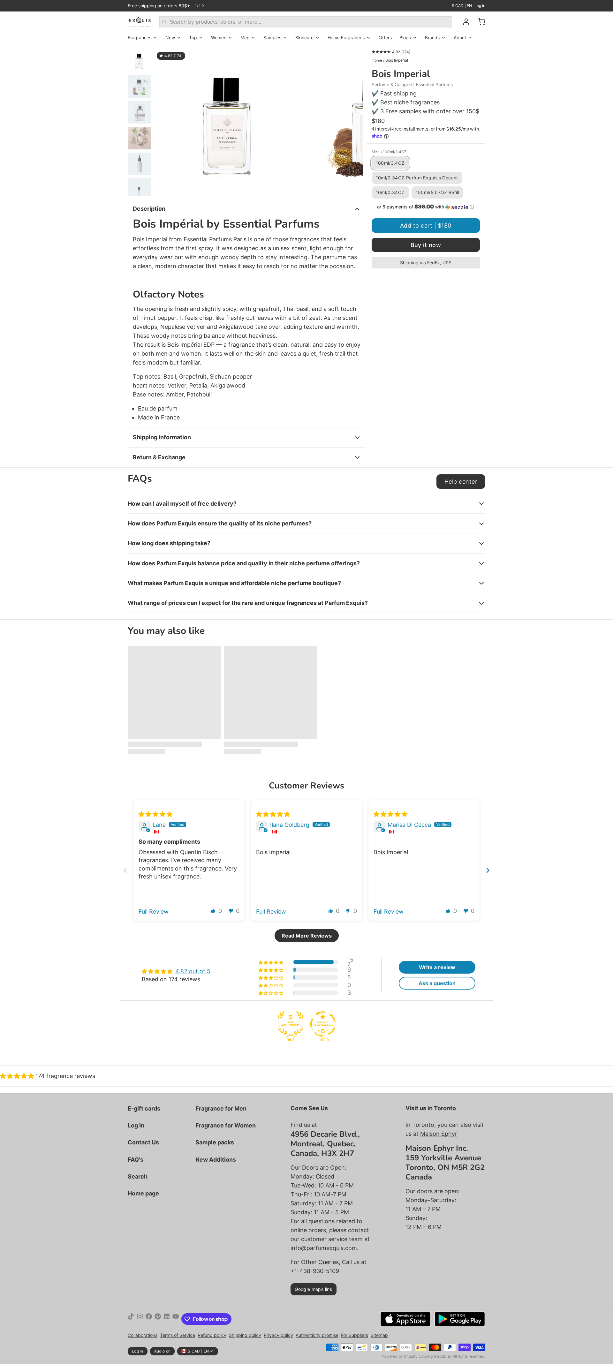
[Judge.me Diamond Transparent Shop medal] (323, 1024)
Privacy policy (278, 1335)
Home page (143, 1193)
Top (193, 37)
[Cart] (479, 22)
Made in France (159, 417)
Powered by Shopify (400, 1356)
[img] (155, 814)
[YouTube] (175, 1319)
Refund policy (212, 1335)
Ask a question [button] (437, 983)
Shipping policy (245, 1335)
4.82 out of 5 (192, 971)
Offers (385, 37)
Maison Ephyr (438, 1133)
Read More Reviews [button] (307, 935)
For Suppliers (354, 1335)
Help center (460, 481)
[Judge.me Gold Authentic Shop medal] (290, 1024)
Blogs (405, 37)
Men (244, 37)
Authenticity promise (317, 1335)
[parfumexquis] (140, 22)
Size (389, 151)
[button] (426, 207)
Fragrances (139, 37)
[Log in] (463, 22)
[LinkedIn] (166, 1319)
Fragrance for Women (225, 1125)
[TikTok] (131, 1319)
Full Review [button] (154, 911)
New (170, 37)
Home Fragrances (346, 37)
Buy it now (426, 245)
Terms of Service (177, 1335)
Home (377, 60)
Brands (432, 37)
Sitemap (379, 1335)
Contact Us (143, 1142)
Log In (136, 1125)
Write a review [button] (437, 967)
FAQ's (135, 1159)
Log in (479, 5)
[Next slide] (353, 121)
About (460, 37)
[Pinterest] (158, 1319)
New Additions (215, 1159)
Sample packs (214, 1142)
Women (218, 37)
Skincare (304, 37)
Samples (272, 37)
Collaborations (142, 1335)
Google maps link (313, 1289)
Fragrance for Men (220, 1108)
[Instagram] (140, 1319)
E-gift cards (144, 1108)
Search (138, 1176)
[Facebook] (149, 1319)
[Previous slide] (164, 121)
